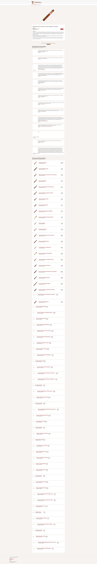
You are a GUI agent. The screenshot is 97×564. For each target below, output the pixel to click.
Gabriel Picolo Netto (43, 75)
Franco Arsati (43, 51)
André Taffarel (43, 96)
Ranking (35, 4)
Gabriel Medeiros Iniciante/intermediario (46, 126)
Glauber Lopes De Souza (44, 58)
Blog (37, 4)
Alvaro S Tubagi (43, 69)
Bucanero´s (36, 29)
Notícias (11, 559)
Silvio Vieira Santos (43, 111)
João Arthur (37, 153)
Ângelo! (42, 82)
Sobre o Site (11, 558)
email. (13, 562)
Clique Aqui (48, 44)
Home (32, 4)
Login (40, 4)
